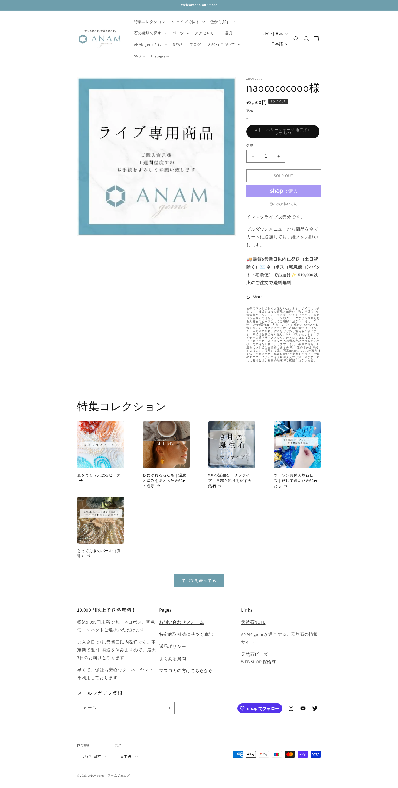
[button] (188, 21)
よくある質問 (172, 658)
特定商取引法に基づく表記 (186, 634)
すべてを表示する (199, 580)
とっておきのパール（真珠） (99, 553)
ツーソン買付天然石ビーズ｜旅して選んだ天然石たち (295, 480)
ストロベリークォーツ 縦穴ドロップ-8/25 (283, 132)
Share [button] (258, 296)
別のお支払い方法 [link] (283, 204)
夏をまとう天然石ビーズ (99, 475)
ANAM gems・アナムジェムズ (109, 775)
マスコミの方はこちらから (186, 670)
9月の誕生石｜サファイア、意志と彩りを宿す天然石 (230, 480)
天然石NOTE (253, 622)
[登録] (168, 708)
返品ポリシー (172, 646)
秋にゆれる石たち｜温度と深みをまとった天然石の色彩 (164, 480)
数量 (250, 145)
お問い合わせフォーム (181, 622)
